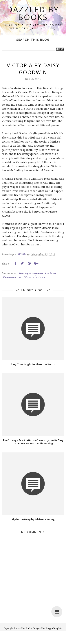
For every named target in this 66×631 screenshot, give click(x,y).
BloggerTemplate (53, 628)
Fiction (50, 273)
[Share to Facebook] (15, 263)
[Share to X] (22, 263)
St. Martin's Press (32, 277)
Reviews (9, 277)
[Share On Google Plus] (36, 263)
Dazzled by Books (33, 13)
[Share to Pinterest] (29, 263)
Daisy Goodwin (31, 273)
